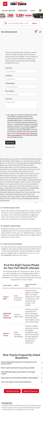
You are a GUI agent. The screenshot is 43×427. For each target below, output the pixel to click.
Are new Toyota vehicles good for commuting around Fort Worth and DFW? (19, 363)
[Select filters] (36, 32)
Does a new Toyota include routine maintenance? (16, 382)
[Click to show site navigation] (40, 10)
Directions (22, 10)
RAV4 (5, 299)
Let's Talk (10, 143)
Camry (5, 297)
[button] (8, 10)
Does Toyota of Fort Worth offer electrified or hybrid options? (19, 378)
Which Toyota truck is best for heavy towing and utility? (18, 368)
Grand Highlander (7, 316)
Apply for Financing (30, 391)
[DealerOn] (7, 403)
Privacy (29, 405)
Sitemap (23, 405)
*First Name (8, 68)
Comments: (8, 99)
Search (34, 23)
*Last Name (8, 75)
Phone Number (9, 91)
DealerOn (17, 405)
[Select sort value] (39, 32)
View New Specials (12, 391)
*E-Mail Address (10, 83)
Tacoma (5, 333)
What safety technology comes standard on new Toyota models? (18, 373)
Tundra (5, 335)
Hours (15, 407)
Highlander (7, 313)
